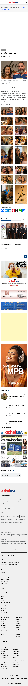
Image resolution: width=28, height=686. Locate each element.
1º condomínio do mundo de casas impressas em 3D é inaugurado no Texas (18, 413)
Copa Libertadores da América (16, 522)
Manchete (8, 532)
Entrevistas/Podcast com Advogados (9, 564)
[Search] (26, 2)
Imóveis (2, 621)
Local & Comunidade (7, 555)
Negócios (3, 575)
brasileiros (23, 516)
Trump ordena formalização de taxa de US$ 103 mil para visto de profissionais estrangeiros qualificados (14, 536)
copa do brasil (4, 522)
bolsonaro (8, 516)
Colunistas (4, 642)
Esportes (3, 600)
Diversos (18, 630)
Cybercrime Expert (5, 655)
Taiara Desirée (16, 668)
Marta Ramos (16, 655)
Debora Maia (3, 657)
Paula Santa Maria (17, 659)
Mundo (2, 596)
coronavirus (4, 525)
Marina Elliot (15, 653)
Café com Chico (4, 583)
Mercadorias (3, 625)
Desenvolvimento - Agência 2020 (14, 683)
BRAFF (13, 516)
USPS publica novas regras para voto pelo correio (14, 549)
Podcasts (4, 570)
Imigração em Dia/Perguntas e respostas (10, 562)
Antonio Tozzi (4, 645)
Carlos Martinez (4, 649)
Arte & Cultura (5, 606)
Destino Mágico (4, 659)
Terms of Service (20, 678)
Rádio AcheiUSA (4, 581)
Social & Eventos (9, 7)
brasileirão (3, 519)
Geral (2, 588)
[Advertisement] (14, 27)
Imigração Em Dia (16, 644)
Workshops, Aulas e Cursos (7, 630)
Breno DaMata (4, 647)
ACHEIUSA (4, 58)
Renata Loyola (16, 664)
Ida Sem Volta (4, 668)
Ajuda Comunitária (5, 579)
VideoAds (19, 617)
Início (3, 678)
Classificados (5, 617)
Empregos (3, 623)
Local (2, 591)
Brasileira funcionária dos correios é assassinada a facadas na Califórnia (18, 421)
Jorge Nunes (15, 649)
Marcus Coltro (16, 651)
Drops (2, 660)
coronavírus (11, 525)
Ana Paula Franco (4, 644)
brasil (18, 516)
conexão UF (22, 519)
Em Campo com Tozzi (5, 577)
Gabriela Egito (4, 666)
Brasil (2, 598)
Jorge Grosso (16, 647)
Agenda (2, 610)
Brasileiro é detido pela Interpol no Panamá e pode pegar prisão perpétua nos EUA (18, 405)
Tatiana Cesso (16, 669)
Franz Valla (3, 664)
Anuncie (2, 634)
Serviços (3, 629)
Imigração (3, 532)
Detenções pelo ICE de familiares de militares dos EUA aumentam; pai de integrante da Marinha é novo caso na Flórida (13, 543)
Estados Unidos (5, 547)
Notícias (2, 566)
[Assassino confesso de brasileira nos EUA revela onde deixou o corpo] (4, 396)
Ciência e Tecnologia (5, 602)
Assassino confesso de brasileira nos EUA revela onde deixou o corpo (17, 396)
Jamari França (16, 645)
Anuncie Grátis (7, 678)
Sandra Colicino (16, 666)
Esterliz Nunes (4, 662)
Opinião (14, 657)
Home (2, 7)
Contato (25, 678)
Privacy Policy (13, 678)
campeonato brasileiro (13, 519)
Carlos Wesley (4, 651)
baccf (2, 516)
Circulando (3, 653)
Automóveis (3, 619)
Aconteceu (16, 7)
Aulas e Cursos (19, 632)
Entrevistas (3, 574)
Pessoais (3, 632)
